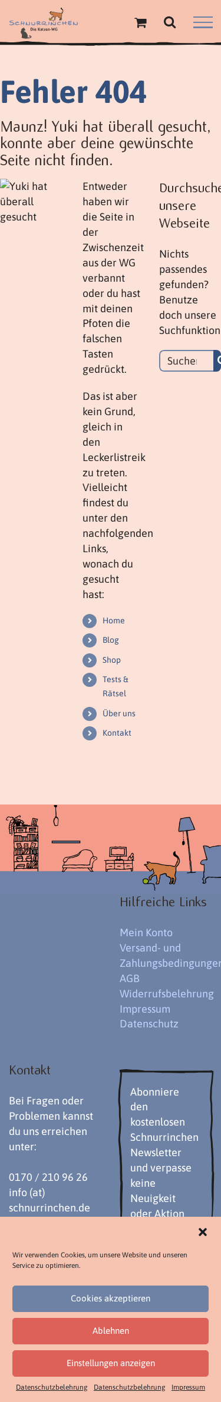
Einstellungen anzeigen (111, 1363)
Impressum (188, 1387)
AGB (130, 978)
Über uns (119, 713)
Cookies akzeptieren (110, 1298)
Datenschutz (149, 1023)
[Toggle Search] (170, 21)
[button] (203, 1232)
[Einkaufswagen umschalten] (140, 22)
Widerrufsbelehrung (167, 993)
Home (114, 620)
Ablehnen (111, 1331)
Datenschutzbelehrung (52, 1387)
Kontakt (117, 732)
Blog (111, 640)
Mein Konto (146, 932)
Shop (112, 660)
